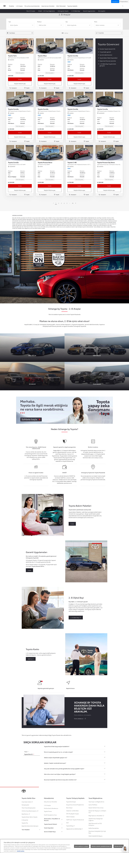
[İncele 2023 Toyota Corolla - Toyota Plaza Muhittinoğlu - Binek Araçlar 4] (109, 99)
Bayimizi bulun (70, 688)
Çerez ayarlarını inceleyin (81, 846)
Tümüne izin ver (118, 846)
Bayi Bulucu (26, 814)
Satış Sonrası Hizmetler (47, 6)
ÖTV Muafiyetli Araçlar (72, 814)
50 (72, 203)
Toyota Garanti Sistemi (50, 824)
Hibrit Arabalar (70, 817)
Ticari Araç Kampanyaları (29, 808)
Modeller (11, 6)
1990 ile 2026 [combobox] (42, 25)
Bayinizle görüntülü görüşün (46, 688)
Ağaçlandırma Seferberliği (74, 829)
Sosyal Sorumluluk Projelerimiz (75, 805)
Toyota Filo (25, 823)
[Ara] (122, 6)
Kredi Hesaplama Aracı (50, 815)
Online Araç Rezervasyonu (30, 811)
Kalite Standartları (94, 828)
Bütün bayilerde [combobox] (71, 25)
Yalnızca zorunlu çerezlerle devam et (101, 846)
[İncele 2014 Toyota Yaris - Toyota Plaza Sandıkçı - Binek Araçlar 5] (20, 46)
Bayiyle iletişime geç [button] (20, 83)
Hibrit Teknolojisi (61, 6)
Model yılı (39, 21)
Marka (95, 21)
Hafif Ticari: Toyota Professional (75, 819)
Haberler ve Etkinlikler (72, 811)
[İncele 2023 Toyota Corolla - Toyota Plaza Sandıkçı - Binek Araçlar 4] (20, 99)
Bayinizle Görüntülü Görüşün (30, 826)
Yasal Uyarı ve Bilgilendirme (96, 802)
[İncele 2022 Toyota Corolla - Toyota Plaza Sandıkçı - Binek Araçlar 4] (79, 46)
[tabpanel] (74, 763)
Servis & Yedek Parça (50, 831)
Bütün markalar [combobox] (100, 25)
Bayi (67, 21)
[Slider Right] (32, 46)
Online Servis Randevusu (51, 808)
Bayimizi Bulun (124, 1)
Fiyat (10, 21)
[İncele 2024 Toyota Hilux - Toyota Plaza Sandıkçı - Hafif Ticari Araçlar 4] (49, 46)
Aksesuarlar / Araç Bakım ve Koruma (52, 819)
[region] (64, 846)
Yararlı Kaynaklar (49, 828)
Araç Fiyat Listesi (27, 802)
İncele (20, 79)
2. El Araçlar (19, 6)
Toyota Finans (48, 811)
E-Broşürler (25, 820)
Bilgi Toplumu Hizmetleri (96, 815)
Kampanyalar (25, 805)
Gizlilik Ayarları (20, 851)
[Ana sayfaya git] (4, 5)
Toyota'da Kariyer (71, 802)
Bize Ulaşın (69, 808)
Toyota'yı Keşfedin (72, 6)
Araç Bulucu (115, 1)
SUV (67, 822)
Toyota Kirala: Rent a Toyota (29, 817)
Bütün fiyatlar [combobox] (14, 25)
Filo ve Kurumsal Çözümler (32, 6)
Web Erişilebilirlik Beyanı (95, 836)
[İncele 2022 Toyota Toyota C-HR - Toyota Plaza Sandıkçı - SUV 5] (79, 152)
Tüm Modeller (26, 829)
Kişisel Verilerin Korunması (96, 808)
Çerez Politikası (93, 805)
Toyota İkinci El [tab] (29, 754)
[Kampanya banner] (64, 410)
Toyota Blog (70, 826)
